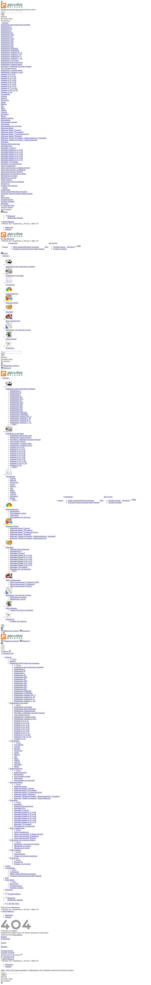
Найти (4, 975)
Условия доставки (7, 953)
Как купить (14, 884)
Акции (3, 943)
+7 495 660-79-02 (7, 205)
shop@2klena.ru (8, 222)
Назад (14, 659)
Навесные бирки (20, 786)
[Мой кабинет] (2, 629)
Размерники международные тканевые (28, 667)
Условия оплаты (7, 951)
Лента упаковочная (21, 832)
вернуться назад (7, 935)
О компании (14, 872)
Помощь (4, 947)
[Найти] (3, 14)
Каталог (13, 661)
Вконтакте (9, 227)
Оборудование (19, 854)
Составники (18, 745)
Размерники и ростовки (23, 707)
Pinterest (8, 229)
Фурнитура (18, 862)
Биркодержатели (20, 772)
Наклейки (18, 804)
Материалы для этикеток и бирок (26, 844)
